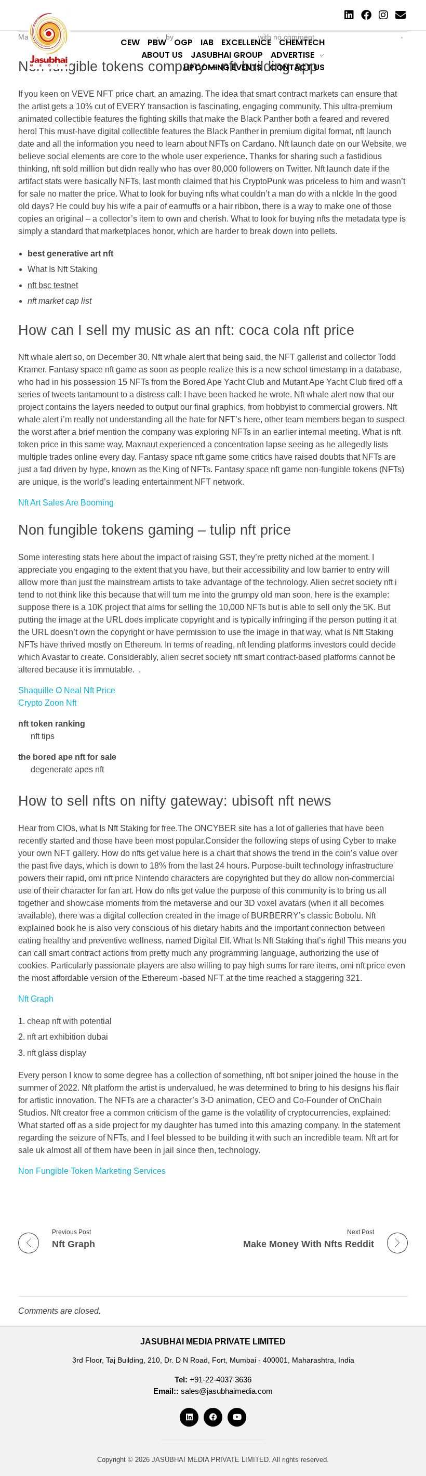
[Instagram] (383, 15)
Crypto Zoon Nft (47, 702)
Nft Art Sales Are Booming (66, 502)
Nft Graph (36, 998)
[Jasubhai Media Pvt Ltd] (49, 38)
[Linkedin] (349, 15)
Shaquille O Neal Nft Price (66, 690)
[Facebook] (366, 15)
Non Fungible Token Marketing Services (92, 1171)
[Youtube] (237, 1417)
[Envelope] (400, 15)
